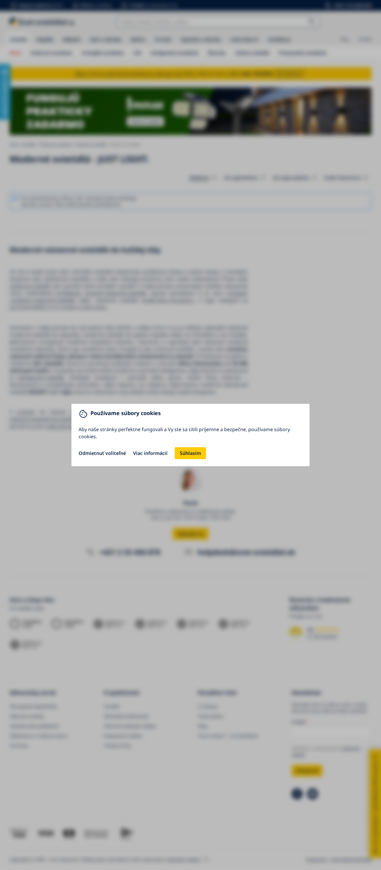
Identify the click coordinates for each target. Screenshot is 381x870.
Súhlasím (190, 453)
